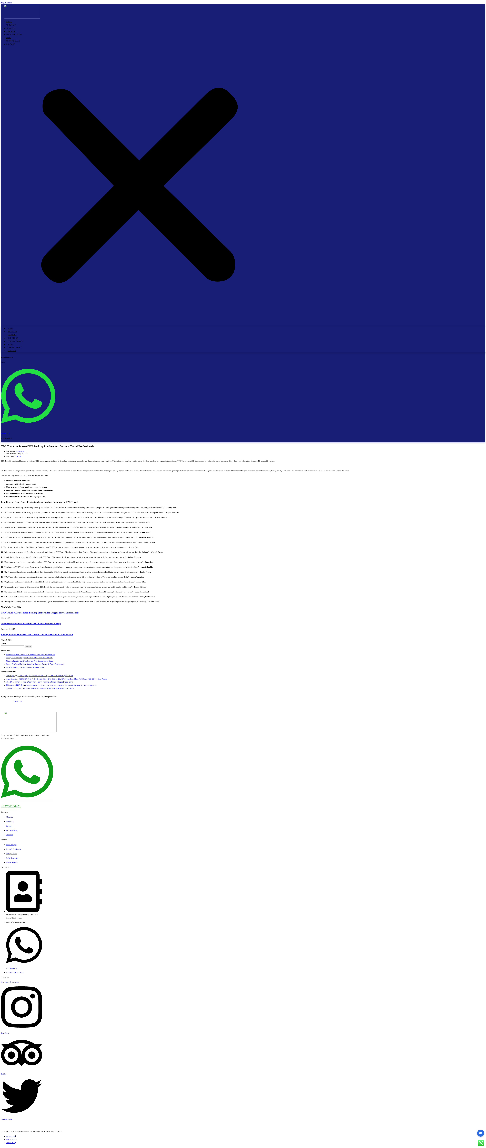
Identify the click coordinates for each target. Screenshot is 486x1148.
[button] (139, 186)
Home (9, 22)
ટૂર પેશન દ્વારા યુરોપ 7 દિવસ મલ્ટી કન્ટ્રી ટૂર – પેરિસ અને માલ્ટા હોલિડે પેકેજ (45, 676)
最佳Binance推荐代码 (14, 685)
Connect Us (5, 433)
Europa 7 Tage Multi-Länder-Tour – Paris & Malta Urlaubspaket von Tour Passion (44, 688)
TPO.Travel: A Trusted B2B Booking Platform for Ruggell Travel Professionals (40, 612)
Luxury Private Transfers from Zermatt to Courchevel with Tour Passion (37, 634)
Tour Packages (14, 35)
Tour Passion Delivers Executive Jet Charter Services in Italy (31, 623)
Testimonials (13, 41)
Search (3, 643)
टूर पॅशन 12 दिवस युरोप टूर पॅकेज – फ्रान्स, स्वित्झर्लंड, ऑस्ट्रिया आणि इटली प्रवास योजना (44, 682)
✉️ (480, 1133)
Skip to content (6, 3)
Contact (10, 44)
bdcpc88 (9, 682)
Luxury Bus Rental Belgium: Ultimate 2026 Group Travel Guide (29, 658)
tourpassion (20, 451)
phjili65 (9, 688)
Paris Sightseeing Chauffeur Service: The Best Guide (25, 667)
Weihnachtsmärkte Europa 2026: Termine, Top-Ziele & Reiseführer (30, 655)
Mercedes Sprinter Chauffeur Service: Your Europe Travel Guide (29, 661)
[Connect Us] (28, 425)
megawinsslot (11, 679)
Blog (8, 38)
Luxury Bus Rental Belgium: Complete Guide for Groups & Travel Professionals (35, 664)
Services (10, 28)
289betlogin (10, 676)
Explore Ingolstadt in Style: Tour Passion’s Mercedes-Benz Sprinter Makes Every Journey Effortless (61, 685)
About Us (11, 25)
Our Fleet (11, 31)
